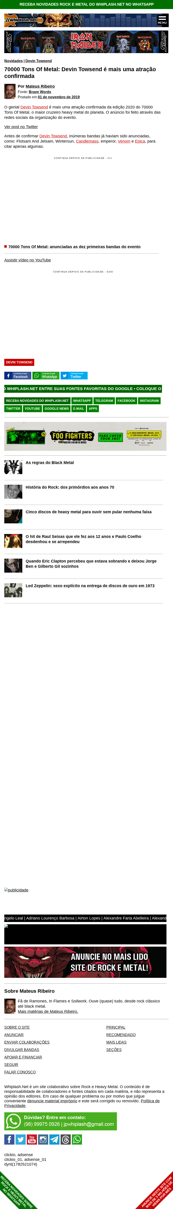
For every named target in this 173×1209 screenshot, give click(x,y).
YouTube (32, 408)
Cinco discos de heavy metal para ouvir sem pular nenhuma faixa (89, 512)
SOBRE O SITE (17, 1027)
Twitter (13, 408)
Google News (57, 408)
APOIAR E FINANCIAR (23, 1057)
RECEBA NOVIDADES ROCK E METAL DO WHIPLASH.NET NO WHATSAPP (87, 4)
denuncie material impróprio (52, 1101)
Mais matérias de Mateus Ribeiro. (48, 1011)
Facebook (126, 400)
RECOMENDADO (121, 1035)
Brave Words (40, 92)
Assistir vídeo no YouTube (27, 260)
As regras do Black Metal (50, 462)
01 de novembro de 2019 (59, 97)
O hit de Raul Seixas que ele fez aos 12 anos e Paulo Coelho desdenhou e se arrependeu (83, 539)
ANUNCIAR (14, 1035)
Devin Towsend (38, 61)
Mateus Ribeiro (40, 86)
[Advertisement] (42, 313)
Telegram (104, 400)
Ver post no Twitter (21, 127)
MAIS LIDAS (116, 1042)
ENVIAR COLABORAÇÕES (27, 1042)
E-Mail (78, 408)
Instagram (149, 400)
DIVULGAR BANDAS (21, 1050)
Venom (124, 141)
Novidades (13, 61)
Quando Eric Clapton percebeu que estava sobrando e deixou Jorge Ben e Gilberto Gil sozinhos (91, 564)
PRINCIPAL (115, 1027)
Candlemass (87, 141)
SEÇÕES (114, 1050)
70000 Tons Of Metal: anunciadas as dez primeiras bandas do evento (74, 247)
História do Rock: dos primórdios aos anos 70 (70, 487)
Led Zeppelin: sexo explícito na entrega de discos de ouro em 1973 (90, 585)
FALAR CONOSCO (20, 1072)
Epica (140, 141)
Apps (93, 408)
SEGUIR (11, 1065)
